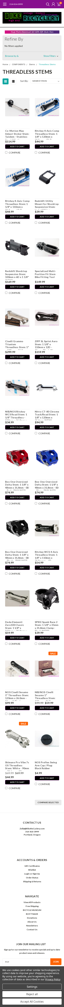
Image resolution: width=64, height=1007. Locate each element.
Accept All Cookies (32, 1001)
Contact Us (32, 929)
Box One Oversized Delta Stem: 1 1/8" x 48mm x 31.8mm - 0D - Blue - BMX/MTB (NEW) (47, 485)
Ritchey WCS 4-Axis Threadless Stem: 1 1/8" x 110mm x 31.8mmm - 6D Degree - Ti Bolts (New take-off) (46, 555)
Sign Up (36, 873)
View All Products (32, 902)
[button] (32, 32)
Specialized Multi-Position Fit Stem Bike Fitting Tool (45, 274)
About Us (32, 921)
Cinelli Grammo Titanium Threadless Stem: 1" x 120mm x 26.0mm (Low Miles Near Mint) (17, 345)
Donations (32, 918)
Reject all (32, 994)
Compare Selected (48, 802)
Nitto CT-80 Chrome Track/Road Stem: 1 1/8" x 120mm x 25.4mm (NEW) (47, 415)
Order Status (32, 877)
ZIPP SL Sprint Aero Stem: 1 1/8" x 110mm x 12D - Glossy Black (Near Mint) (46, 345)
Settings (32, 987)
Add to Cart (17, 146)
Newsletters (32, 925)
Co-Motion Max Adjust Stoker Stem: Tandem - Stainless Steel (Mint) (17, 134)
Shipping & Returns (32, 881)
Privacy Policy (52, 979)
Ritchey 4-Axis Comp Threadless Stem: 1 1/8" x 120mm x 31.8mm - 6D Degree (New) (47, 134)
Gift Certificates (32, 866)
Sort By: (24, 81)
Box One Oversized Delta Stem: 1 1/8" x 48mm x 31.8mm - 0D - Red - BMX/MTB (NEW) (17, 485)
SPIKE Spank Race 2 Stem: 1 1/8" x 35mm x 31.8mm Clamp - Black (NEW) (47, 626)
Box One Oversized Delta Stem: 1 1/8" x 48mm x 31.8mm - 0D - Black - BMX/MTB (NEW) (17, 555)
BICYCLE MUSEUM (32, 910)
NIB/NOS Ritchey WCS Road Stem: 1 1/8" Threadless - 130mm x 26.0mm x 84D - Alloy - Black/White (16, 415)
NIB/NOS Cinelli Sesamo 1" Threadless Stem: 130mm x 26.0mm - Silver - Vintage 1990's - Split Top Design (45, 696)
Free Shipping (32, 906)
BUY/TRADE (32, 914)
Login (27, 873)
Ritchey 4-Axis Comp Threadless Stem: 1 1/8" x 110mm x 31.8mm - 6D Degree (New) (17, 204)
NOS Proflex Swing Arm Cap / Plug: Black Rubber (46, 765)
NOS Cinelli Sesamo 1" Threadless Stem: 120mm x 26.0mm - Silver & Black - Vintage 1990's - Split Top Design (17, 696)
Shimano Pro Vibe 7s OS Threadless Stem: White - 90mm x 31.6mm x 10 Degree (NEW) (17, 766)
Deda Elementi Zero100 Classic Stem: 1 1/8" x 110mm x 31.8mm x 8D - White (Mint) (16, 626)
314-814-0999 (16, 4)
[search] (47, 4)
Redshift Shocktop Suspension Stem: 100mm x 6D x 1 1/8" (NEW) (17, 275)
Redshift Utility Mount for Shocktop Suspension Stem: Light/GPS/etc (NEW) (47, 204)
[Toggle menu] (4, 6)
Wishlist (32, 870)
